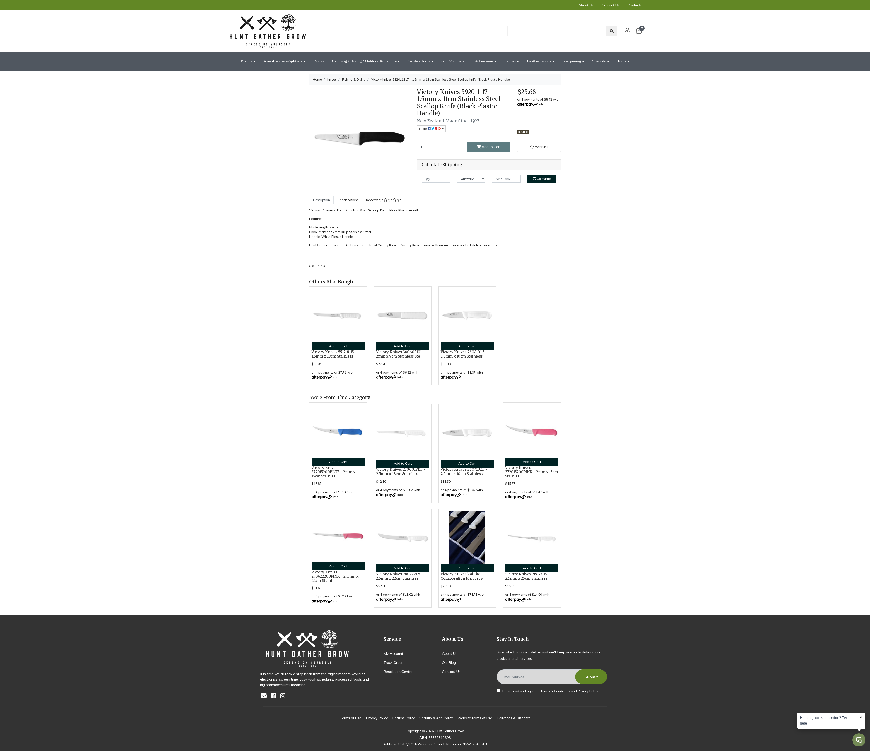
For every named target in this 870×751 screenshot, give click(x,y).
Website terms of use (474, 718)
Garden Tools (419, 61)
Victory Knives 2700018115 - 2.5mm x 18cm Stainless (400, 471)
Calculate (543, 179)
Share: (423, 128)
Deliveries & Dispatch (513, 718)
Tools (621, 61)
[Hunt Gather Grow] (268, 31)
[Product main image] (359, 138)
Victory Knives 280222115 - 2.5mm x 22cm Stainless (399, 576)
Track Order (393, 662)
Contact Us (610, 5)
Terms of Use (350, 718)
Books (319, 61)
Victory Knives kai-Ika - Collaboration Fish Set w (462, 576)
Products (635, 5)
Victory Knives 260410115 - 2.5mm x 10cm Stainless (464, 354)
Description (321, 200)
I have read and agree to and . (549, 691)
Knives (510, 61)
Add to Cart (491, 146)
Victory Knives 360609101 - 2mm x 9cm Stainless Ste (400, 354)
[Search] (612, 31)
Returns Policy (403, 718)
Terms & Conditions (555, 691)
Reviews (372, 200)
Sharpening (572, 61)
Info (541, 104)
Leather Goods (539, 61)
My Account (393, 653)
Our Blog (449, 662)
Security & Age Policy (436, 718)
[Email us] (265, 696)
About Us (586, 5)
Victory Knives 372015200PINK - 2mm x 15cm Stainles (531, 471)
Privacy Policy (588, 691)
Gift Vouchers (452, 61)
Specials (599, 61)
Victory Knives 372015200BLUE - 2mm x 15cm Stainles (333, 471)
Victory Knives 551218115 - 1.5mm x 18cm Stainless (334, 354)
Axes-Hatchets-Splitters (282, 61)
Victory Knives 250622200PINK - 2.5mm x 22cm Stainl (335, 576)
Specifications (348, 200)
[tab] (321, 200)
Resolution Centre (398, 671)
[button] (539, 147)
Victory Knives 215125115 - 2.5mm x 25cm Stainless (527, 576)
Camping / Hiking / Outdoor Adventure (364, 61)
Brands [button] (246, 61)
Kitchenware (482, 61)
